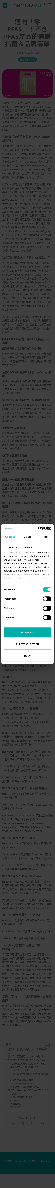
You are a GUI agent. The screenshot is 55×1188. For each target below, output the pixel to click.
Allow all (27, 632)
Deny (27, 656)
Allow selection (27, 644)
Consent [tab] (10, 536)
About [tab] (45, 536)
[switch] (47, 598)
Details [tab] (27, 536)
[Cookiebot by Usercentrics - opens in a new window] (38, 528)
